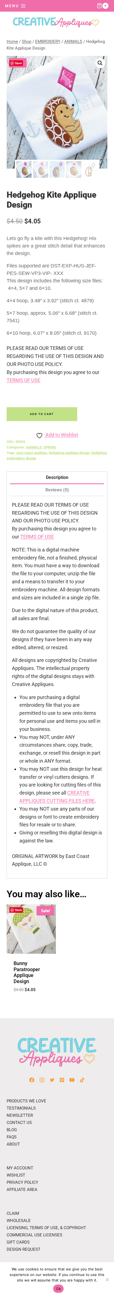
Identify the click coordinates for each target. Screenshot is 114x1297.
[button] (100, 63)
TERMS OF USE (23, 380)
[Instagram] (42, 1080)
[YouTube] (72, 1080)
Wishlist (16, 1175)
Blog (12, 1129)
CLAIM (13, 1213)
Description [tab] (57, 477)
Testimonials (21, 1108)
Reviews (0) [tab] (57, 490)
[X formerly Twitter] (52, 1080)
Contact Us (19, 1122)
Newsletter (20, 1115)
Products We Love (26, 1101)
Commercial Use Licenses (34, 1234)
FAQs (12, 1136)
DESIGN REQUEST (23, 1249)
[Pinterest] (62, 1080)
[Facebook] (32, 1080)
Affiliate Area (22, 1189)
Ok (58, 1288)
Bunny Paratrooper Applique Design (27, 972)
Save (18, 63)
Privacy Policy (22, 1182)
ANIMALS (34, 447)
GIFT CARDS (18, 1242)
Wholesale (19, 1220)
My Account (20, 1168)
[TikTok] (82, 1080)
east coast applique (31, 453)
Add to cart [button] (31, 1003)
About (13, 1144)
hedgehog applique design (69, 453)
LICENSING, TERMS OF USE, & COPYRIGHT (46, 1227)
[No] (107, 1279)
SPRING (49, 447)
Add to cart (42, 414)
